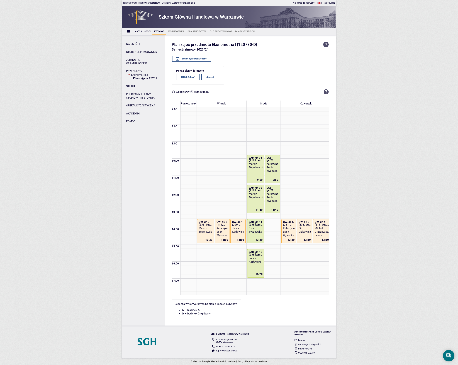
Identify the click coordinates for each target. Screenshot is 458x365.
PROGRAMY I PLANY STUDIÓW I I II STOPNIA (140, 95)
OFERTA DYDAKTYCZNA (140, 105)
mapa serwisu (305, 349)
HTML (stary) (188, 77)
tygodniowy (182, 91)
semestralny (201, 91)
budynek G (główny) (199, 313)
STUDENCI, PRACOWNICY (141, 52)
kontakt (302, 340)
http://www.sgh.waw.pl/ (227, 350)
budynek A (193, 310)
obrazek (210, 77)
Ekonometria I (139, 74)
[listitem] (142, 31)
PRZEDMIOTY (134, 71)
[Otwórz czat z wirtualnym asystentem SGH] (448, 355)
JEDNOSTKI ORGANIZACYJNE (136, 61)
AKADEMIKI (133, 113)
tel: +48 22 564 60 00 (226, 346)
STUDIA (130, 86)
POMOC (130, 121)
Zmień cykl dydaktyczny (194, 58)
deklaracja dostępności (309, 344)
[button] (326, 92)
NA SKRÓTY (133, 44)
